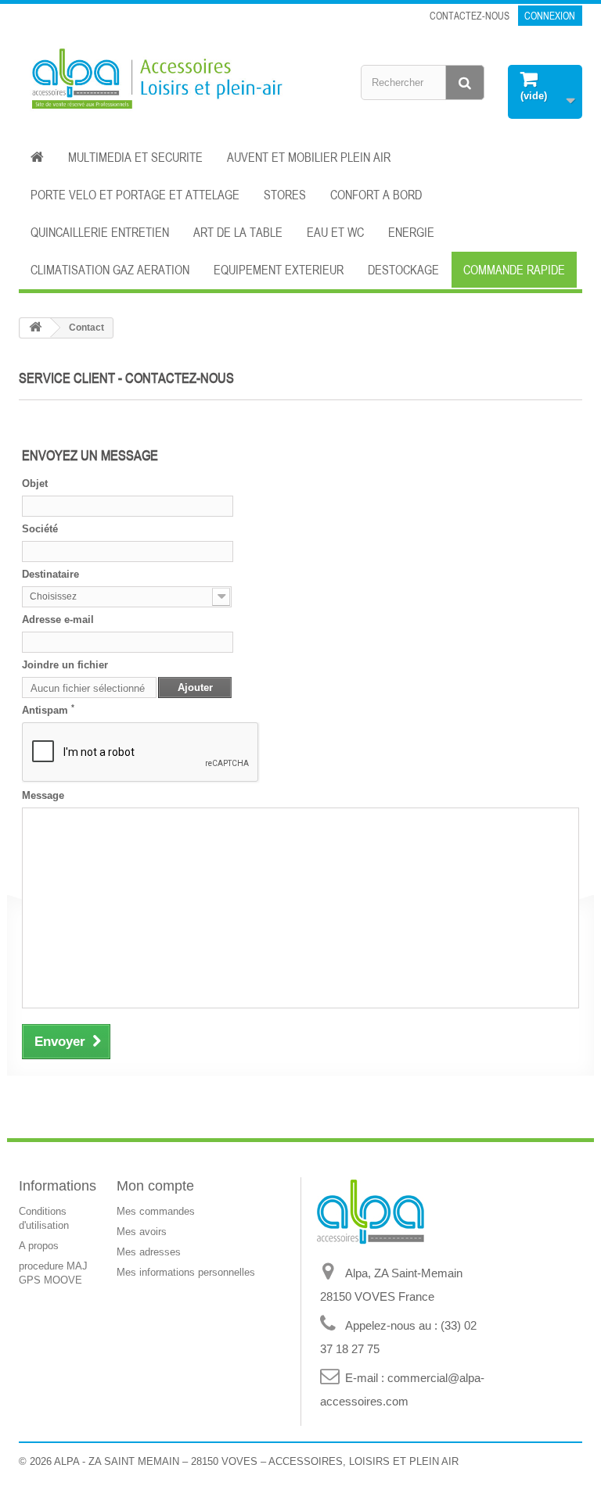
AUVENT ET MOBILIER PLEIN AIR (308, 157)
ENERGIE (411, 232)
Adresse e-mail (58, 619)
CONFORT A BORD (376, 194)
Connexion (549, 16)
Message (43, 795)
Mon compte (155, 1186)
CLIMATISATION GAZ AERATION (110, 269)
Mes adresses (149, 1252)
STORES (285, 194)
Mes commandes (156, 1211)
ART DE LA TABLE (238, 232)
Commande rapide (514, 269)
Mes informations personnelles (186, 1272)
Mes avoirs (142, 1231)
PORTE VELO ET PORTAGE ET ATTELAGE (135, 194)
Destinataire (50, 574)
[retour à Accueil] (35, 328)
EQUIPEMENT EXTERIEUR (279, 269)
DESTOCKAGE (403, 269)
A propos (39, 1246)
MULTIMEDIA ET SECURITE (135, 157)
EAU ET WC (335, 232)
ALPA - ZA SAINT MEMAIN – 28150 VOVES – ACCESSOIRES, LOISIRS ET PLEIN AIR (256, 1461)
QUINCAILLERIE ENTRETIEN (100, 232)
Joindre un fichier (65, 665)
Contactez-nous (469, 16)
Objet (35, 483)
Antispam (48, 710)
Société (40, 529)
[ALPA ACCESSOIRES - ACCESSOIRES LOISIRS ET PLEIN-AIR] (154, 80)
